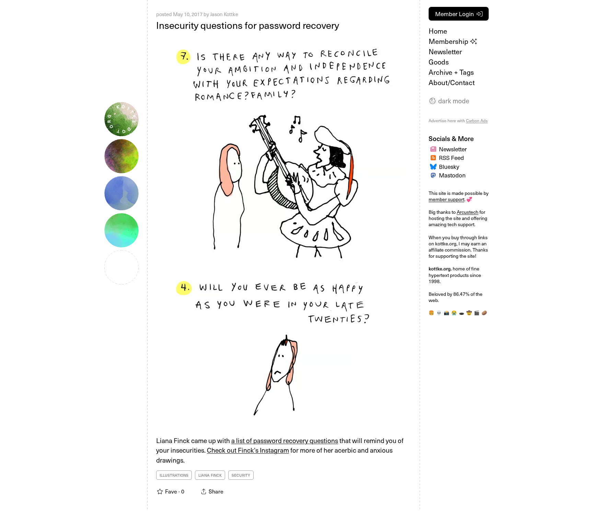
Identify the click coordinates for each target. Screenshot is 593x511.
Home (438, 31)
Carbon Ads (477, 120)
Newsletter (445, 51)
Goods (439, 62)
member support (446, 199)
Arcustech (467, 212)
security (241, 475)
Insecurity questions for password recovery (247, 25)
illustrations (174, 475)
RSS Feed (451, 157)
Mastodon (452, 175)
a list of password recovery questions (284, 440)
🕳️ (461, 312)
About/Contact (452, 82)
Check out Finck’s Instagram (248, 450)
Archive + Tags (451, 72)
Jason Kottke (224, 14)
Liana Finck (210, 475)
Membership (449, 41)
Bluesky (449, 166)
